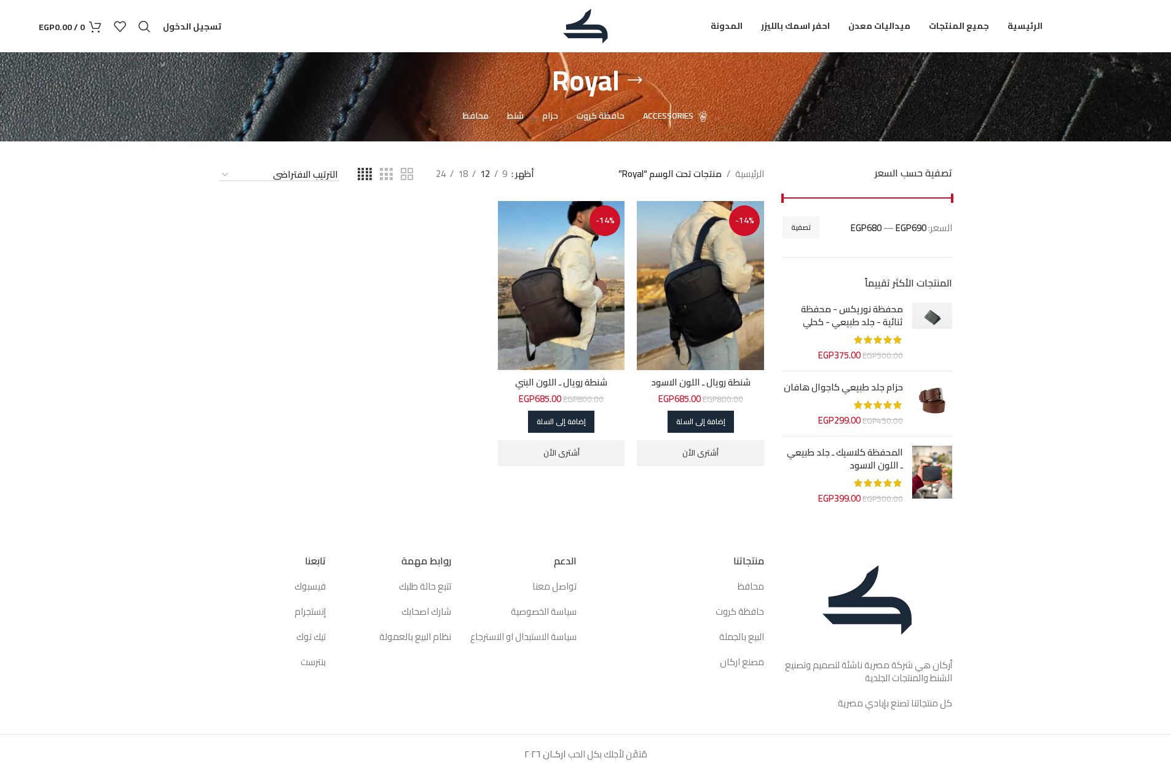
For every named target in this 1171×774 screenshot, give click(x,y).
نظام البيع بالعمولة (415, 637)
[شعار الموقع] (585, 25)
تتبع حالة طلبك (425, 586)
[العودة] (635, 80)
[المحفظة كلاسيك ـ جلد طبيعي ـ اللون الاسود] (932, 475)
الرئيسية (749, 174)
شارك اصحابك (425, 611)
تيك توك (311, 637)
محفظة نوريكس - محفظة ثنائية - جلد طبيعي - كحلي (852, 315)
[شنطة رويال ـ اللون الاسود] (700, 285)
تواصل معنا (554, 586)
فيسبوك (310, 586)
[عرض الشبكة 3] (386, 174)
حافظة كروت (740, 611)
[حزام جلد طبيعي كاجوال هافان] (932, 404)
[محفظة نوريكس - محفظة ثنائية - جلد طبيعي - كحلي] (932, 331)
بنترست (313, 662)
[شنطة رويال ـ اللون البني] (561, 285)
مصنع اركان (742, 662)
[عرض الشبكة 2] (407, 174)
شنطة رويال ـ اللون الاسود (701, 382)
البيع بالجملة (740, 637)
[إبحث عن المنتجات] (144, 26)
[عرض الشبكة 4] (365, 174)
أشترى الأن (700, 452)
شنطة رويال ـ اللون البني (561, 382)
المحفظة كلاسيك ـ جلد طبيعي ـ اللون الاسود (845, 459)
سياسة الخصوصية (544, 611)
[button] (701, 422)
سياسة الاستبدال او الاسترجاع (523, 637)
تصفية (801, 227)
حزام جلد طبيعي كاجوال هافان (843, 387)
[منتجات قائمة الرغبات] (120, 26)
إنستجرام (310, 611)
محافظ (750, 586)
